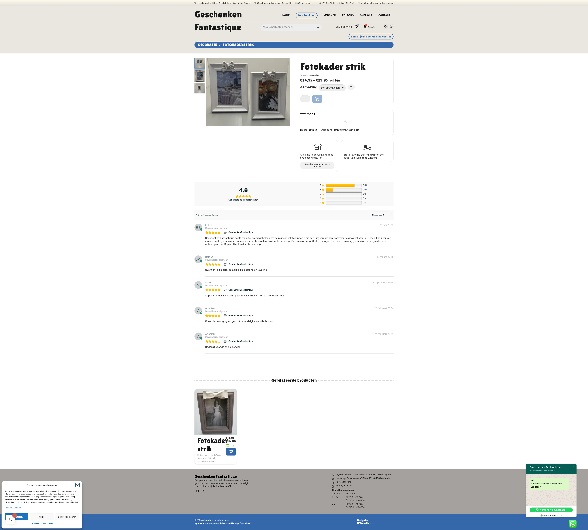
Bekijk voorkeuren (67, 516)
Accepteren (16, 516)
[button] (77, 485)
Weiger (41, 516)
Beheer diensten (13, 507)
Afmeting (308, 87)
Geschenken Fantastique (240, 232)
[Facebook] (385, 26)
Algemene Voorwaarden (206, 523)
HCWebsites (364, 523)
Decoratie (207, 45)
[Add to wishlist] (351, 87)
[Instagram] (391, 26)
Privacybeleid (47, 523)
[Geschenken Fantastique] (225, 232)
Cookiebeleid (34, 523)
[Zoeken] (318, 27)
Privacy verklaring (229, 523)
